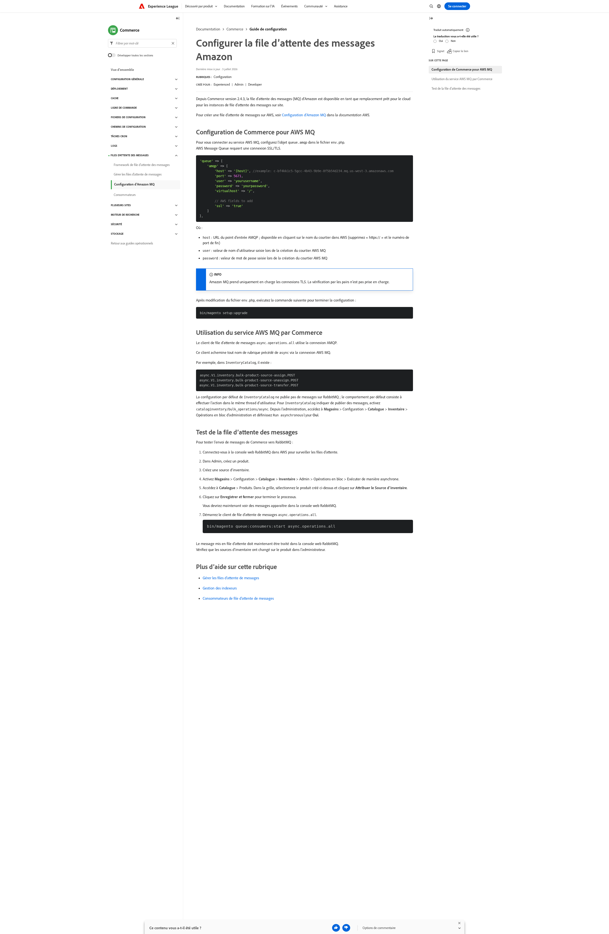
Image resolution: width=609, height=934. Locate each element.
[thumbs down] (346, 928)
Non (453, 41)
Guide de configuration (268, 29)
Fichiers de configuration (128, 117)
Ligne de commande (124, 108)
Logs (114, 146)
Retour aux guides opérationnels (132, 243)
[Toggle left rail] (177, 18)
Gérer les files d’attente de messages (231, 577)
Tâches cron (119, 136)
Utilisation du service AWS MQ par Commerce (462, 79)
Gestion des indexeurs (220, 588)
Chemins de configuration (128, 127)
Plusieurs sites (121, 205)
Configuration (222, 77)
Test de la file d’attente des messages (456, 88)
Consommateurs (125, 195)
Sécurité (116, 224)
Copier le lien (460, 51)
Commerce (234, 29)
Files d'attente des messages (130, 155)
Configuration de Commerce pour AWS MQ (462, 69)
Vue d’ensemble (122, 70)
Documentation (208, 29)
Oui (441, 41)
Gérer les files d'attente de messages (138, 174)
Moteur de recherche (125, 215)
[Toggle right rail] (431, 18)
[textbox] (142, 43)
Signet (440, 51)
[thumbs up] (336, 928)
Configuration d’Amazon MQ (304, 114)
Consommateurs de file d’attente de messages (238, 598)
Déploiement (119, 89)
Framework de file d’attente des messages (142, 165)
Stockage (117, 234)
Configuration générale (127, 79)
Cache (114, 98)
